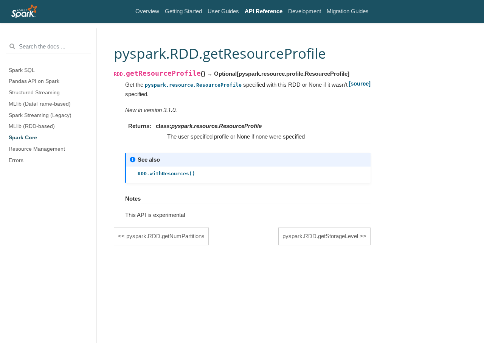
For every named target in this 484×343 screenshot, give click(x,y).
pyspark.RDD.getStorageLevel (320, 236)
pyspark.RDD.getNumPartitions (165, 236)
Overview (147, 11)
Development (304, 11)
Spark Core (23, 137)
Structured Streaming (34, 92)
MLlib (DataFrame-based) (40, 104)
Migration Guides (348, 11)
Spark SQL (22, 70)
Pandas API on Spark (34, 81)
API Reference (263, 11)
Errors (16, 160)
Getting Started (183, 11)
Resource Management (37, 149)
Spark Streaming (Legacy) (40, 115)
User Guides (223, 11)
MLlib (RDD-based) (32, 126)
